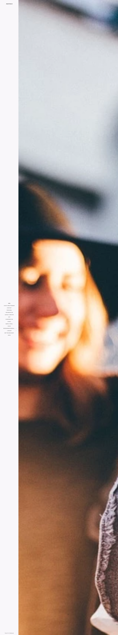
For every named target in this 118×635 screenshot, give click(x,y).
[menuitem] (9, 303)
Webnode (12, 633)
